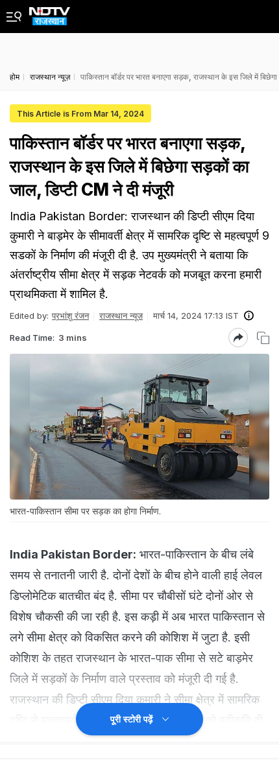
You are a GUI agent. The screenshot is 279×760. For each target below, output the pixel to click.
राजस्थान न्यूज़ (121, 315)
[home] (49, 12)
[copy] (263, 338)
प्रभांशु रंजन (70, 315)
